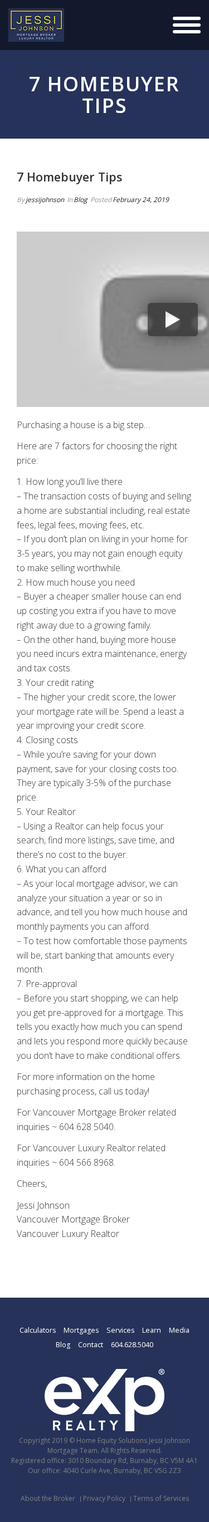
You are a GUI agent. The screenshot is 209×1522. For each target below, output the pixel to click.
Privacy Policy (104, 1498)
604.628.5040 (132, 1344)
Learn (151, 1330)
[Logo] (36, 25)
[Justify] (187, 25)
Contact (90, 1344)
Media (179, 1330)
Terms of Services (161, 1498)
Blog (81, 199)
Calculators (38, 1330)
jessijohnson (45, 199)
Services (120, 1330)
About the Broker (48, 1498)
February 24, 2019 (141, 199)
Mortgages (81, 1330)
